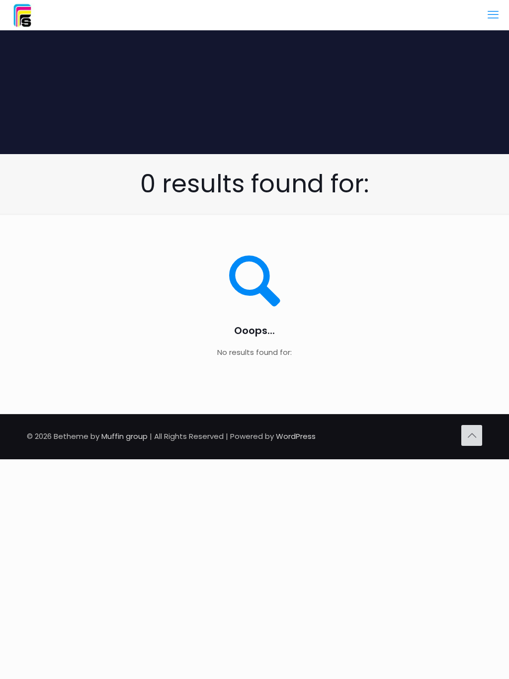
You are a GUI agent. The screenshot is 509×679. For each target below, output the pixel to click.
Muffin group (124, 436)
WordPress (296, 436)
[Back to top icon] (471, 435)
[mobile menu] (493, 14)
